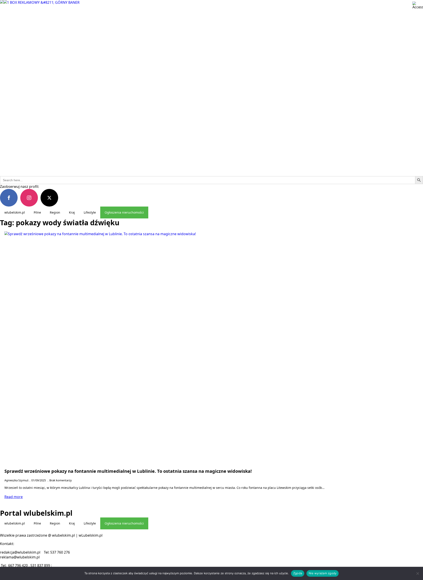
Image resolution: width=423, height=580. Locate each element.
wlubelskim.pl (14, 212)
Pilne (37, 212)
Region (55, 212)
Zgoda (297, 573)
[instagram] (29, 198)
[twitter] (49, 198)
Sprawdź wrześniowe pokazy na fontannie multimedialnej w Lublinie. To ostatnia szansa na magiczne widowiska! (128, 471)
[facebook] (9, 198)
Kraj (72, 212)
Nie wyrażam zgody (322, 573)
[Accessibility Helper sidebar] (417, 5)
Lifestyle (90, 212)
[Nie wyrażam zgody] (417, 573)
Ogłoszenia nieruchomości (124, 212)
